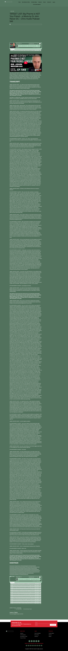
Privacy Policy (36, 634)
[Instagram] (32, 641)
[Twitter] (34, 641)
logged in (15, 613)
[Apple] (26, 645)
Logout (54, 2)
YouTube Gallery (34, 2)
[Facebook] (29, 641)
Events (44, 2)
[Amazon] (32, 645)
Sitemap (50, 636)
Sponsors (40, 2)
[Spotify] (30, 645)
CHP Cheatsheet (23, 634)
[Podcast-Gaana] (41, 645)
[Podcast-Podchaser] (39, 645)
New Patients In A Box (26, 2)
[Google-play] (28, 645)
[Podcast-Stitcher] (37, 645)
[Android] (34, 645)
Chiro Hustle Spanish (37, 4)
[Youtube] (36, 641)
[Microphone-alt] (38, 641)
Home (20, 2)
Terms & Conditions (37, 633)
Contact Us (49, 2)
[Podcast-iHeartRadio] (36, 645)
